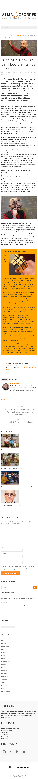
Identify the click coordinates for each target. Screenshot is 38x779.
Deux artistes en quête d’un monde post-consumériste (16, 450)
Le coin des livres (6, 661)
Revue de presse (6, 676)
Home (10, 35)
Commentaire (6, 526)
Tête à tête (4, 679)
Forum (3, 655)
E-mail (4, 553)
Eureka (3, 649)
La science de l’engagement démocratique (12, 468)
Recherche (4, 670)
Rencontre (4, 673)
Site (6, 363)
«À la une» (15, 72)
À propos (4, 379)
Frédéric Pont (14, 383)
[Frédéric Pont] (5, 389)
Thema (3, 682)
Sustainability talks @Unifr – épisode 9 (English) (14, 606)
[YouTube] (24, 751)
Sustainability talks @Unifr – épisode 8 (11, 611)
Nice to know (4, 664)
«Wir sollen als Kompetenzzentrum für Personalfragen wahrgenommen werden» (19, 411)
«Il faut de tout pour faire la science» (11, 505)
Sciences (11, 399)
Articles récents (13, 379)
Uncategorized (5, 685)
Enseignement (5, 646)
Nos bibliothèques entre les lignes (19, 422)
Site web (4, 560)
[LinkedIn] (17, 751)
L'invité (3, 658)
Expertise (3, 652)
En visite (3, 643)
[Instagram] (4, 751)
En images (4, 640)
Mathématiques (6, 399)
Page (6, 365)
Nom (3, 547)
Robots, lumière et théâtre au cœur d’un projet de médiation (17, 487)
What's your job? (17, 35)
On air (3, 667)
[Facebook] (11, 751)
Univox (3, 688)
